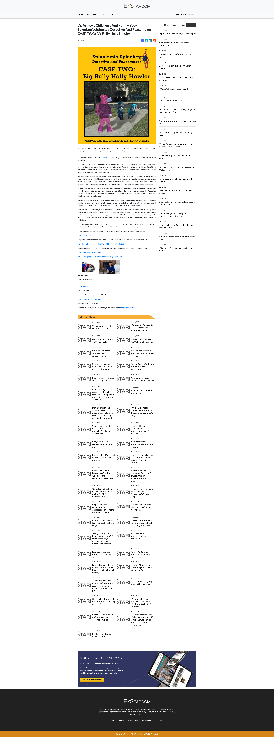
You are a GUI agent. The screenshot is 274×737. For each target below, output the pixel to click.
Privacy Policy (133, 720)
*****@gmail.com (84, 286)
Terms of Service (118, 720)
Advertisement (147, 720)
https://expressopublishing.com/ (89, 299)
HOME (81, 15)
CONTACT (114, 15)
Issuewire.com (108, 158)
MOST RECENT (92, 15)
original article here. (128, 308)
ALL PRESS (103, 15)
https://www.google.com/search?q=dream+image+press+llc (100, 257)
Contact (159, 720)
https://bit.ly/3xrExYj (85, 235)
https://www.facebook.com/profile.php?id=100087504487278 (101, 244)
